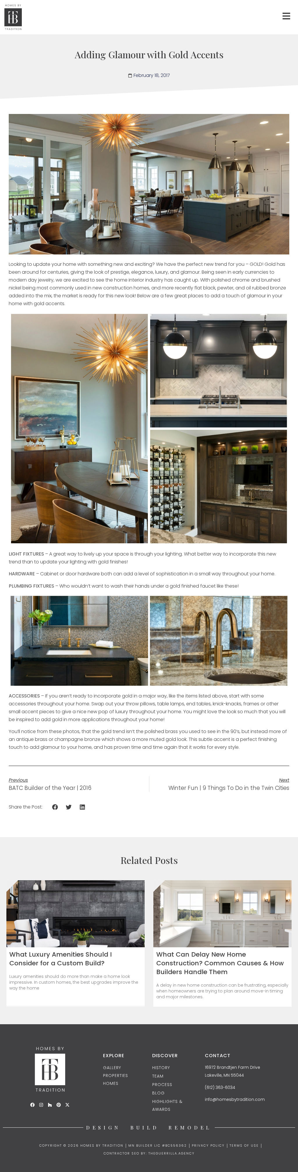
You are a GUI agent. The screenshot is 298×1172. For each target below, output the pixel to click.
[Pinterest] (58, 1105)
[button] (55, 807)
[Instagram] (41, 1105)
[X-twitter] (67, 1105)
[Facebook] (32, 1105)
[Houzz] (50, 1105)
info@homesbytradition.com (235, 1099)
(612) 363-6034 (220, 1087)
